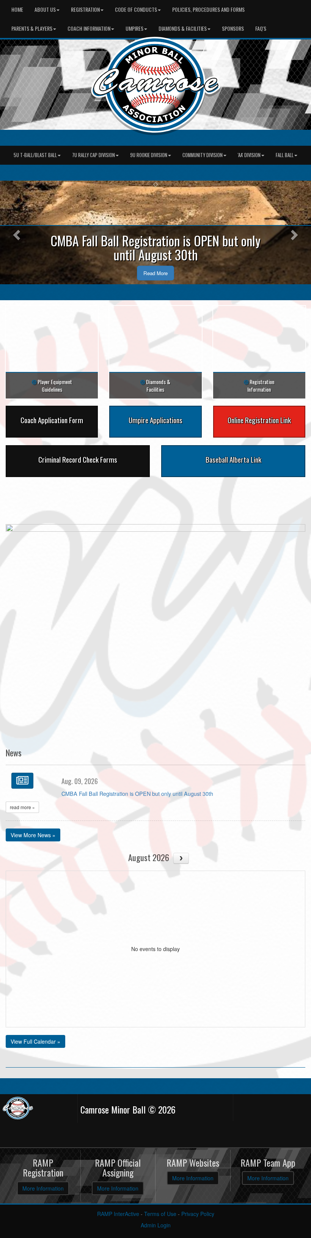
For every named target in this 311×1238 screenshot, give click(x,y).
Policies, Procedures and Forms (208, 9)
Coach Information (89, 28)
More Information (43, 1188)
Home (17, 9)
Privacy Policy (197, 1214)
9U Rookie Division (148, 155)
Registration (85, 9)
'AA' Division (249, 155)
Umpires (134, 28)
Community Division (202, 155)
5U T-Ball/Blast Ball (35, 155)
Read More (155, 273)
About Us (45, 9)
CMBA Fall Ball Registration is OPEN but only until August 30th (137, 793)
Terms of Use (160, 1214)
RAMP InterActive (118, 1214)
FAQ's (260, 28)
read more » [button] (22, 807)
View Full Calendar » (35, 1041)
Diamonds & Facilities (183, 28)
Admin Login (156, 1225)
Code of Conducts (136, 9)
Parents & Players (31, 28)
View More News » (33, 835)
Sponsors (233, 28)
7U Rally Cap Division (93, 155)
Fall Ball (285, 155)
